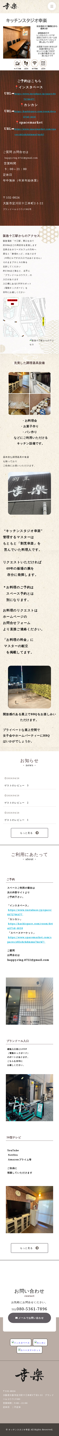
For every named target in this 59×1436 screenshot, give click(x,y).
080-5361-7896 (29, 1308)
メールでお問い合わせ (31, 1317)
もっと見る (26, 832)
